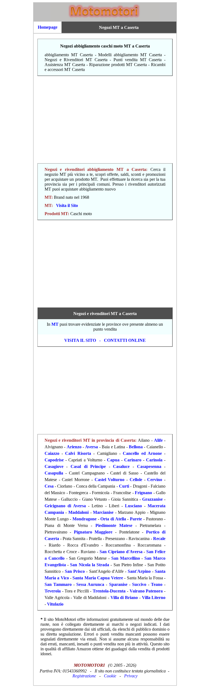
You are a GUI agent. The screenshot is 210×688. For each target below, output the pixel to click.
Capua (113, 460)
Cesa (49, 486)
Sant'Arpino (139, 571)
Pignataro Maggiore (93, 532)
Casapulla (54, 473)
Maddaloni (78, 512)
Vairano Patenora (146, 591)
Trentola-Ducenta (109, 591)
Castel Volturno (110, 479)
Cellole (136, 479)
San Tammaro (58, 584)
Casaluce (121, 466)
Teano (156, 584)
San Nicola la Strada (89, 564)
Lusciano (133, 505)
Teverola (53, 591)
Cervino (154, 479)
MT (55, 324)
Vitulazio (55, 604)
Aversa (91, 446)
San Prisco (75, 571)
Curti (124, 486)
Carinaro (132, 460)
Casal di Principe (88, 466)
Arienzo (74, 446)
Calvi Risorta (78, 453)
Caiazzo (52, 453)
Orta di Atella (113, 519)
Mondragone (84, 519)
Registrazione (84, 676)
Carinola (154, 460)
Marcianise (103, 512)
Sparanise (118, 584)
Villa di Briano (124, 597)
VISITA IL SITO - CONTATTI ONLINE (105, 340)
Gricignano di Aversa (65, 505)
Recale (159, 538)
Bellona (136, 446)
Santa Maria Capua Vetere (97, 578)
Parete (136, 519)
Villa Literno (154, 597)
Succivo (139, 584)
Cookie (110, 676)
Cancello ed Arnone (142, 453)
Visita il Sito (67, 205)
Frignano (143, 492)
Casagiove (54, 466)
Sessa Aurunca (90, 584)
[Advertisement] (105, 119)
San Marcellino (125, 558)
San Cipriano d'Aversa (121, 551)
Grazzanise (152, 499)
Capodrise (54, 460)
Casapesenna (149, 466)
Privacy (131, 676)
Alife (158, 440)
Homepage (47, 27)
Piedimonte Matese (113, 525)
